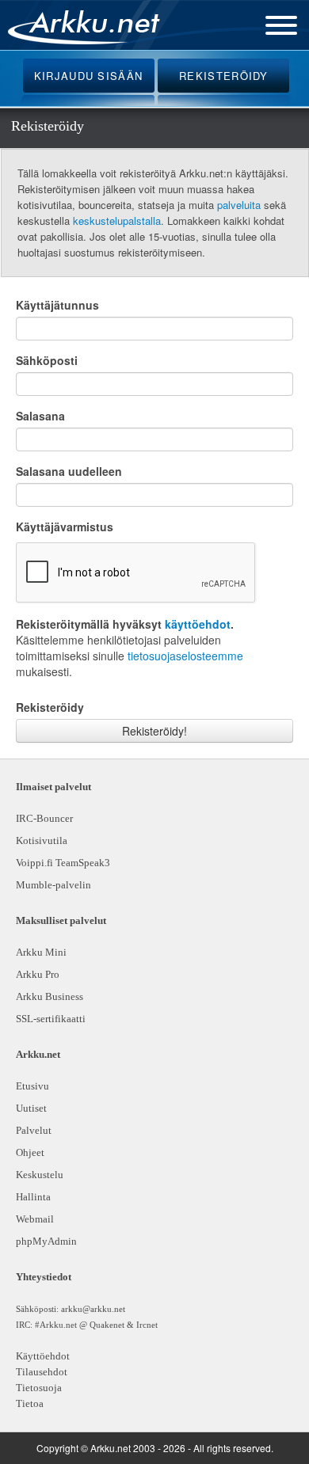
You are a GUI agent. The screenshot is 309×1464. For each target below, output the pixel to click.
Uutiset (31, 1108)
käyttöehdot (198, 624)
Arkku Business (49, 996)
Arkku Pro (37, 974)
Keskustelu (39, 1175)
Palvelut (34, 1130)
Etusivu (32, 1086)
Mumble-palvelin (53, 885)
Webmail (35, 1219)
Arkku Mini (41, 952)
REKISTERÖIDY (224, 75)
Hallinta (33, 1197)
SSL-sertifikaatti (51, 1019)
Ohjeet (30, 1152)
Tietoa (30, 1403)
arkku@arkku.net (93, 1309)
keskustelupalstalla (117, 220)
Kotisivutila (41, 840)
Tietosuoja (39, 1388)
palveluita (239, 204)
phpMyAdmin (43, 1241)
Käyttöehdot (43, 1356)
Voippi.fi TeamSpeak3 (63, 863)
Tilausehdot (41, 1372)
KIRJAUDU (88, 75)
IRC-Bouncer (44, 818)
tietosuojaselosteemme (185, 656)
